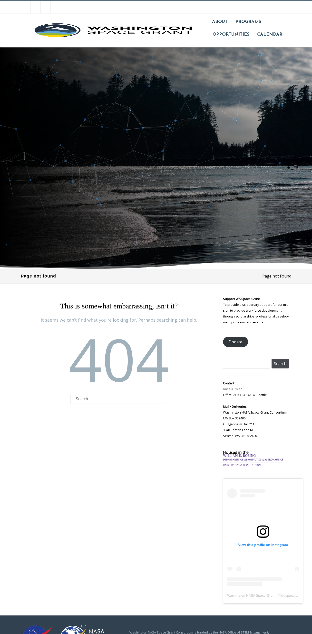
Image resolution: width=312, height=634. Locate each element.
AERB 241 (240, 395)
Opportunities (231, 34)
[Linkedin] (55, 7)
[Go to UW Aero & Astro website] (253, 465)
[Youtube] (45, 7)
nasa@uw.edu (233, 389)
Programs (248, 22)
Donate (235, 342)
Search (280, 363)
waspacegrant (292, 595)
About (220, 22)
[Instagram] (35, 7)
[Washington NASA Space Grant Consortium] (113, 45)
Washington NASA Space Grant (251, 595)
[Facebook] (25, 7)
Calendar (269, 34)
